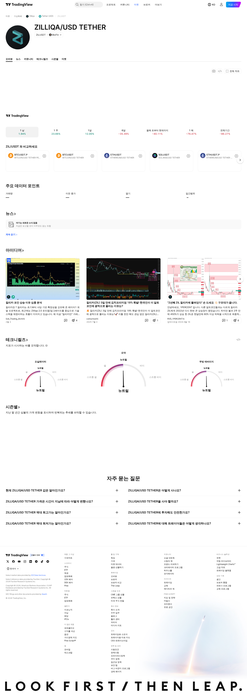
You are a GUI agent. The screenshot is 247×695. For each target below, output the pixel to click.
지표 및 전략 (169, 597)
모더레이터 (169, 573)
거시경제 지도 (70, 637)
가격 (113, 561)
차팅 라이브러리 (224, 561)
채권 (66, 573)
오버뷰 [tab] (9, 59)
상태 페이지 (116, 671)
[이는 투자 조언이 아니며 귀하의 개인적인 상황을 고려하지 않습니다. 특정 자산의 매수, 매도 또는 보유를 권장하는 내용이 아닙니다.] (46, 345)
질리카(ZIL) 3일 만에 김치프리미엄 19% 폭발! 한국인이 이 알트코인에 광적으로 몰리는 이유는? (122, 304)
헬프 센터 (115, 619)
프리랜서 (168, 604)
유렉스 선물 (116, 597)
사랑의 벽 (168, 561)
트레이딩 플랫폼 (224, 570)
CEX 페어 (68, 579)
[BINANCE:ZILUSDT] (89, 297)
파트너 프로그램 (224, 585)
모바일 (67, 649)
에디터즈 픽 (169, 589)
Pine (66, 585)
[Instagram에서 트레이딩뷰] (25, 561)
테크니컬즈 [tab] (42, 59)
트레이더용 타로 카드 (120, 637)
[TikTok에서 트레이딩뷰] (42, 561)
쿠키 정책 (115, 659)
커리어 (114, 622)
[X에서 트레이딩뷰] (8, 561)
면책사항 (115, 652)
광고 (219, 579)
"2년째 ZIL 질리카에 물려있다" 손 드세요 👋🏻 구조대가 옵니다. (202, 302)
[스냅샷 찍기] (213, 71)
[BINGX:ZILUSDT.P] (8, 297)
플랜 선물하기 (117, 567)
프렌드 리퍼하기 (171, 564)
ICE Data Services (38, 575)
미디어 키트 (116, 625)
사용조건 (115, 649)
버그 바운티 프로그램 (120, 668)
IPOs (66, 619)
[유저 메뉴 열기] (221, 4)
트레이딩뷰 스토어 (119, 634)
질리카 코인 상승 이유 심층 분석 (24, 302)
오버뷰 (114, 576)
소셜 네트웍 (169, 558)
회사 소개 (115, 609)
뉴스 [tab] (18, 59)
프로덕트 (111, 4)
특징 (113, 558)
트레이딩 (168, 582)
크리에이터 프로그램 (173, 567)
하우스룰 (168, 570)
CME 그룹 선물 (117, 594)
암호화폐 (68, 576)
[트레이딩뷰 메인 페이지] (19, 5)
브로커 (146, 4)
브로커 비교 (116, 582)
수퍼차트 (68, 558)
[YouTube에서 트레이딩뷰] (19, 561)
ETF (66, 570)
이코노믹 (68, 609)
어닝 (66, 613)
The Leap (115, 585)
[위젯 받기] (219, 71)
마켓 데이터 (116, 564)
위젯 (219, 558)
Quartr (44, 594)
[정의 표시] (14, 193)
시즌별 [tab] (54, 59)
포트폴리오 (69, 628)
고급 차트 (221, 567)
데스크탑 (68, 652)
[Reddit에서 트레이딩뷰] (48, 561)
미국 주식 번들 (117, 601)
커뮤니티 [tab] (28, 59)
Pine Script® (70, 640)
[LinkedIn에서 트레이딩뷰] (31, 561)
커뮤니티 (125, 4)
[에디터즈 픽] (9, 260)
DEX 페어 (68, 582)
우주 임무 (115, 613)
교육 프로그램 (223, 589)
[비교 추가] (44, 156)
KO (213, 4)
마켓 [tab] (64, 59)
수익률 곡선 (69, 631)
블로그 (114, 616)
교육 (166, 585)
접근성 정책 (116, 662)
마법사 (167, 601)
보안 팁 (114, 665)
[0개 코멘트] (65, 320)
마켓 (136, 4)
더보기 (158, 4)
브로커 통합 (222, 582)
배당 (66, 616)
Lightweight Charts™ (226, 564)
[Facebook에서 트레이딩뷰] (13, 561)
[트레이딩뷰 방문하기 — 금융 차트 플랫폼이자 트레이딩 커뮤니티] (17, 116)
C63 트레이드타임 (119, 640)
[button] (117, 4)
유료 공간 (168, 607)
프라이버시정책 (118, 656)
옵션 (66, 634)
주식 (66, 567)
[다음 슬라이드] (240, 279)
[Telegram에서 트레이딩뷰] (36, 561)
